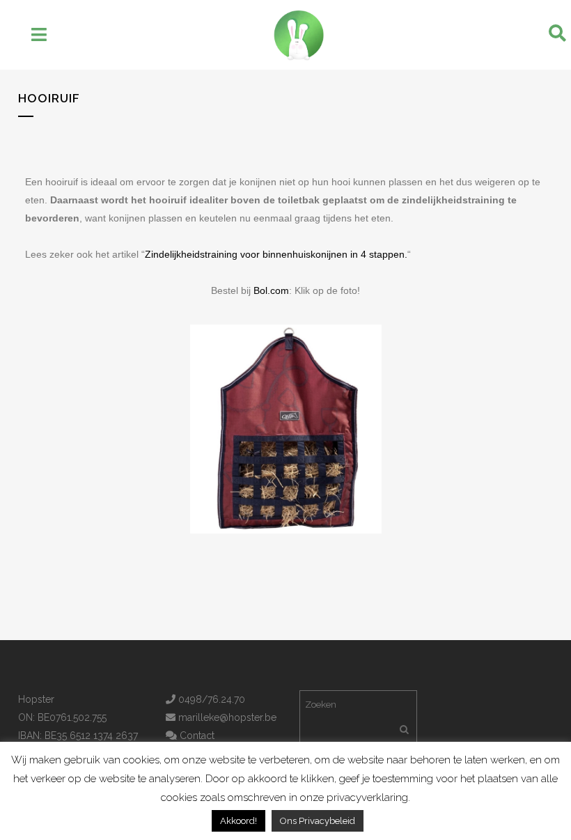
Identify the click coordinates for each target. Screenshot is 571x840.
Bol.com (271, 290)
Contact (195, 735)
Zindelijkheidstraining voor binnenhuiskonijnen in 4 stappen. (276, 254)
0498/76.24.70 (210, 699)
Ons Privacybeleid (317, 821)
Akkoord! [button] (238, 821)
